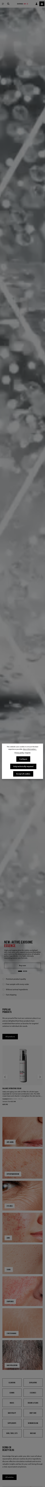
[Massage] (33, 1433)
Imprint (27, 753)
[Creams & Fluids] (33, 1403)
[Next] (39, 1076)
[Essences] (33, 1393)
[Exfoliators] (33, 1383)
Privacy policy (19, 753)
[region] (22, 491)
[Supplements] (12, 1423)
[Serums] (12, 1393)
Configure (23, 759)
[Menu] (3, 3)
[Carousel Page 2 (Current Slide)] (25, 971)
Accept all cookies (23, 774)
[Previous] (5, 1076)
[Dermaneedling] (33, 1423)
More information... (30, 749)
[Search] (8, 3)
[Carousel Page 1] (20, 971)
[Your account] (36, 3)
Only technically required (23, 766)
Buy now (22, 965)
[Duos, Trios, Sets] (12, 1433)
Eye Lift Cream (7, 1088)
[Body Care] (33, 1413)
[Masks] (12, 1403)
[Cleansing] (12, 1383)
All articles (9, 1477)
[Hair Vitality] (12, 1413)
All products (10, 1036)
